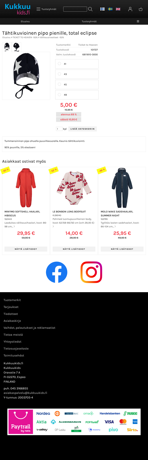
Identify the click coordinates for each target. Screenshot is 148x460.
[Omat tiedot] (130, 9)
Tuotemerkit (12, 300)
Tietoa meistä (13, 334)
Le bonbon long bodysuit (69, 211)
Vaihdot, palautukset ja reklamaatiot (29, 327)
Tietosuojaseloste (16, 348)
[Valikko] (138, 21)
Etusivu (25, 21)
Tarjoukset (11, 307)
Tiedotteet (11, 314)
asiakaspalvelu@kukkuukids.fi (25, 393)
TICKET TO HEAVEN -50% (25, 37)
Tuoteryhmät (89, 21)
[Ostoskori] (140, 9)
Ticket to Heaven (88, 44)
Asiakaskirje (12, 321)
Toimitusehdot (14, 355)
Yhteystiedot (12, 341)
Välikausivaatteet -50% (52, 37)
